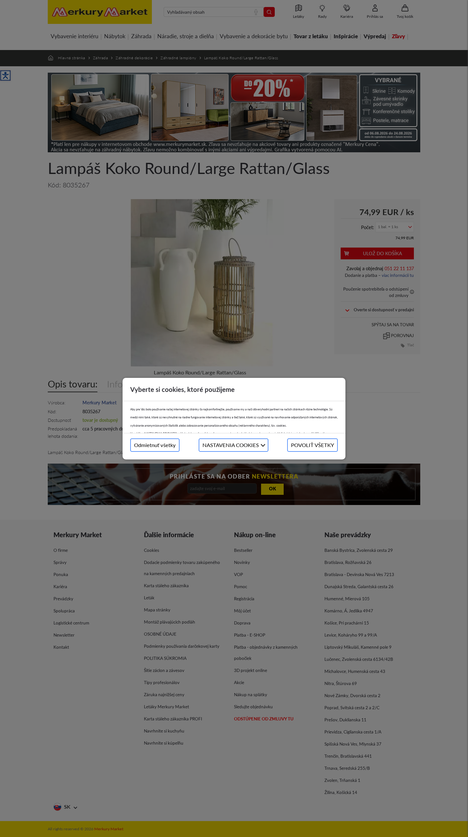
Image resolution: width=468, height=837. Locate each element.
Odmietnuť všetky (155, 445)
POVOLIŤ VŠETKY (312, 445)
